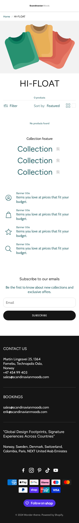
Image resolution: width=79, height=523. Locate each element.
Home (6, 16)
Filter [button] (13, 106)
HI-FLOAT (19, 16)
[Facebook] (23, 470)
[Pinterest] (39, 470)
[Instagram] (31, 470)
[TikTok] (47, 470)
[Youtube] (55, 470)
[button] (6, 6)
